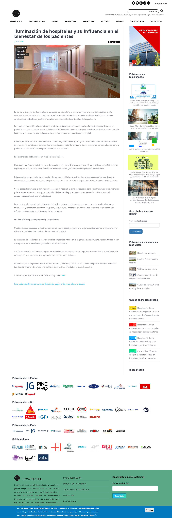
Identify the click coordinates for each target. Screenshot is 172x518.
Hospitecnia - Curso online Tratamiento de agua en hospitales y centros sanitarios (142, 341)
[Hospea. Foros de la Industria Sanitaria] (56, 447)
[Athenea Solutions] (43, 457)
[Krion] (69, 409)
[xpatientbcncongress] (120, 447)
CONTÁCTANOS (69, 501)
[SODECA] (120, 409)
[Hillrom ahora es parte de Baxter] (81, 386)
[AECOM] (120, 430)
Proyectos (70, 21)
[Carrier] (94, 386)
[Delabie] (132, 386)
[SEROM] (17, 394)
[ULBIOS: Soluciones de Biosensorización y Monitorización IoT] (82, 430)
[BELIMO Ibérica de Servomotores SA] (107, 430)
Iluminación (21, 51)
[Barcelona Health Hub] (133, 447)
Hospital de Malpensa (146, 253)
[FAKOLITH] (82, 416)
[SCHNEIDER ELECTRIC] (68, 386)
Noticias (105, 21)
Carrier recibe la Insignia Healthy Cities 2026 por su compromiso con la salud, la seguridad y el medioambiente (144, 102)
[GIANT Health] (30, 457)
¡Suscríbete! (136, 231)
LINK (63, 275)
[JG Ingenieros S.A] (30, 386)
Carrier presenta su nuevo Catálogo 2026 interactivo (144, 150)
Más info (93, 515)
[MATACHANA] (17, 430)
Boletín (133, 213)
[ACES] (17, 457)
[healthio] (81, 447)
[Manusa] (17, 416)
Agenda (120, 21)
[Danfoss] (30, 416)
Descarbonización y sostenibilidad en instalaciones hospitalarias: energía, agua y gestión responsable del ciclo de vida (144, 174)
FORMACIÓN (68, 495)
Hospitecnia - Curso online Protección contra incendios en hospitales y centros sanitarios (144, 328)
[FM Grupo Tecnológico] (56, 409)
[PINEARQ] (42, 386)
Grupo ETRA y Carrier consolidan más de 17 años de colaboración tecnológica (144, 127)
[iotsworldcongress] (107, 447)
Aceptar (149, 510)
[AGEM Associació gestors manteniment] (30, 447)
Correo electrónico (138, 221)
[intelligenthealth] (94, 447)
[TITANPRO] (69, 430)
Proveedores (137, 21)
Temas (55, 21)
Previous (127, 47)
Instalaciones (21, 48)
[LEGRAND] (30, 394)
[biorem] (69, 447)
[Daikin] (43, 409)
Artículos (20, 58)
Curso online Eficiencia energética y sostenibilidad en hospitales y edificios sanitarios (143, 354)
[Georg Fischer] (43, 416)
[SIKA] (30, 409)
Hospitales (156, 21)
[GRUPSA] (82, 409)
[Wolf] (94, 430)
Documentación (37, 21)
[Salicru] (94, 416)
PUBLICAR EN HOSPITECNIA (74, 484)
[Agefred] (106, 386)
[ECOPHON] (94, 409)
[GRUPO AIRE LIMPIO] (17, 409)
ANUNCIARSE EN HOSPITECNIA (76, 489)
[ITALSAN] (55, 386)
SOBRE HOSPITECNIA (72, 478)
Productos (88, 21)
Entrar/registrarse (160, 4)
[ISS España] (146, 409)
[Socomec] (107, 409)
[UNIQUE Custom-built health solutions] (146, 447)
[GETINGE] (43, 430)
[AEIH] (17, 447)
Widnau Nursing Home (147, 269)
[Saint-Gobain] (119, 386)
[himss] (43, 447)
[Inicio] (16, 13)
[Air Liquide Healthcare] (17, 386)
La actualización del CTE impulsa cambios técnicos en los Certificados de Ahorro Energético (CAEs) (144, 200)
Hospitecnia (16, 21)
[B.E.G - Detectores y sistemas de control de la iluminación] (145, 386)
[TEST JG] (30, 430)
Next (161, 47)
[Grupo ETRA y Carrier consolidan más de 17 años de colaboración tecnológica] (144, 116)
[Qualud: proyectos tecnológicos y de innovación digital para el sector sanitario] (69, 416)
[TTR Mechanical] (56, 430)
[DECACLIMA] (133, 409)
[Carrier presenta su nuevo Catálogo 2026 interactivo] (144, 139)
